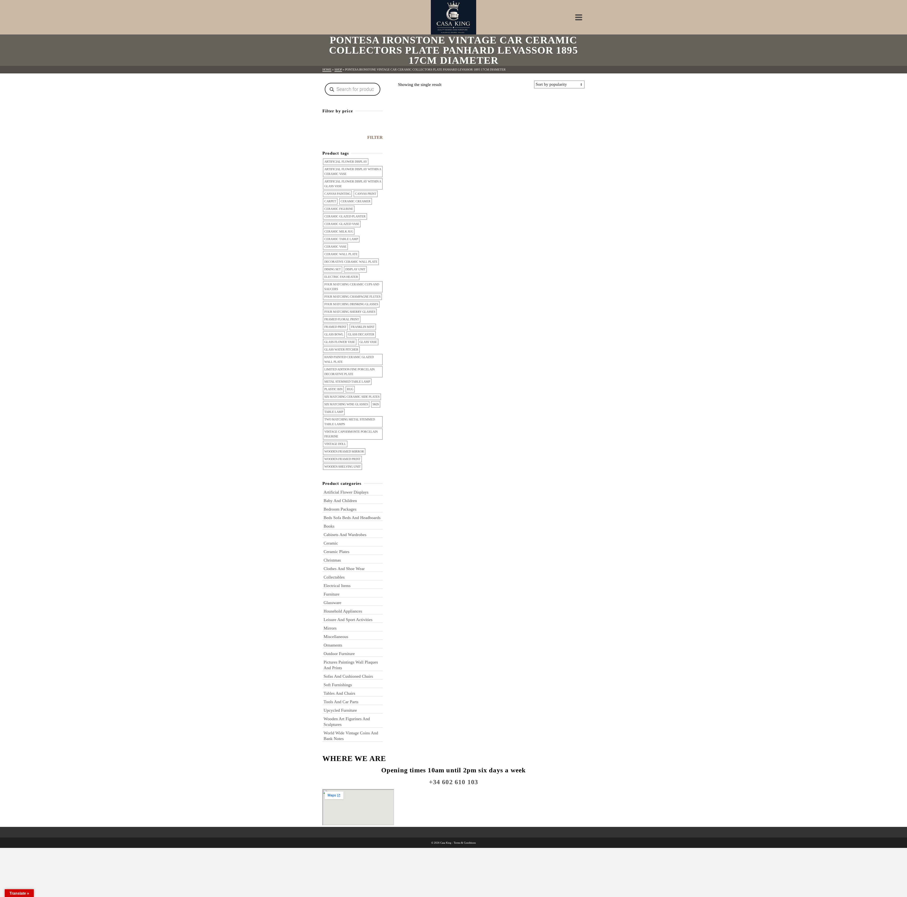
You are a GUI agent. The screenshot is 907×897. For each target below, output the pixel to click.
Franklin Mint (363, 327)
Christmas (332, 560)
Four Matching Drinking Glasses (351, 304)
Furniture (331, 594)
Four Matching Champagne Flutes (352, 296)
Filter (375, 137)
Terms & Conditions (465, 842)
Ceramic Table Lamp (341, 239)
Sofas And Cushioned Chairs (348, 676)
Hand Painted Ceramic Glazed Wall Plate (349, 359)
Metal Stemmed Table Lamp (347, 381)
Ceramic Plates (336, 551)
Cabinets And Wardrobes (345, 534)
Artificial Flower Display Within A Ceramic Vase (352, 171)
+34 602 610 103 (453, 782)
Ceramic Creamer (356, 201)
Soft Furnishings (338, 684)
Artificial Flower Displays (346, 492)
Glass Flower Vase (339, 342)
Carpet (330, 201)
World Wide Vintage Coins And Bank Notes (351, 736)
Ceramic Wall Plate (341, 254)
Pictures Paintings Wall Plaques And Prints (351, 665)
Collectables (334, 577)
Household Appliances (343, 611)
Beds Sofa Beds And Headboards (352, 517)
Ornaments (333, 645)
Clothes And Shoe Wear (344, 568)
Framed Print (335, 327)
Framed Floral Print (341, 319)
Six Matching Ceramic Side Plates (352, 396)
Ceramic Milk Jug (338, 231)
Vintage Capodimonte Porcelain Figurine (351, 434)
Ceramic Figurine (338, 209)
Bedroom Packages (340, 509)
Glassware (332, 602)
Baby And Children (340, 500)
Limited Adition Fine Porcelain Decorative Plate (349, 372)
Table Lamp (333, 412)
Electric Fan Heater (341, 277)
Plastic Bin (333, 389)
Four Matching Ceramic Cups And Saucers (351, 287)
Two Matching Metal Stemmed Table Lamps (349, 422)
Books (329, 526)
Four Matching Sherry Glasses (349, 311)
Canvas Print (365, 193)
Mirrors (330, 628)
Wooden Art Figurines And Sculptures (347, 721)
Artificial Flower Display (345, 161)
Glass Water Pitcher (341, 349)
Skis (375, 404)
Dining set (332, 269)
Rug (350, 389)
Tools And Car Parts (341, 701)
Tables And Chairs (339, 693)
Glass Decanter (361, 334)
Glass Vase (368, 342)
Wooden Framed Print (342, 459)
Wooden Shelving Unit (342, 466)
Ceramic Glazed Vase (341, 224)
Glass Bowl (333, 334)
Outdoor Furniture (339, 653)
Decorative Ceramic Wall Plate (350, 261)
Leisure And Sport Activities (348, 619)
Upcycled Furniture (340, 710)
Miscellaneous (336, 636)
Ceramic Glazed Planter (345, 216)
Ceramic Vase (335, 246)
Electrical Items (337, 585)
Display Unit (355, 269)
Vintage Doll (335, 444)
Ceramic (331, 543)
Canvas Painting (337, 193)
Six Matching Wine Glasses (346, 404)
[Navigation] (579, 17)
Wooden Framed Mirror (344, 451)
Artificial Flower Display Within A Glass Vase (352, 184)
